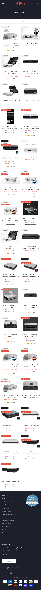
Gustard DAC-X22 (30, 157)
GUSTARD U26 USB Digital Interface (31, 335)
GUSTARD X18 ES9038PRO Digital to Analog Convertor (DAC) (30, 396)
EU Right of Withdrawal (9, 514)
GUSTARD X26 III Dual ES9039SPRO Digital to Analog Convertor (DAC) (10, 453)
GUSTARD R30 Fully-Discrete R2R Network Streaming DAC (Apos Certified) (30, 276)
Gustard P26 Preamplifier (11, 247)
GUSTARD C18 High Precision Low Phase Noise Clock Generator (10, 127)
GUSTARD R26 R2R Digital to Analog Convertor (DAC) (30, 247)
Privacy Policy (6, 508)
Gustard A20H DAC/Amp (30, 43)
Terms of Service (7, 511)
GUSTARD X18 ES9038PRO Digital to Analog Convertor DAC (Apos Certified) (10, 425)
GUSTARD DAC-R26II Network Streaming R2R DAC (30, 127)
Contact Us (5, 533)
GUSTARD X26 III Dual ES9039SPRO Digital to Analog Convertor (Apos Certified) (30, 425)
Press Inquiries (6, 526)
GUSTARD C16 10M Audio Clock (10, 101)
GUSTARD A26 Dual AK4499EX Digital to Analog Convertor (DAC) (30, 73)
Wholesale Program (8, 520)
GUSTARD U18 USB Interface (10, 335)
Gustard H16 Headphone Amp (10, 188)
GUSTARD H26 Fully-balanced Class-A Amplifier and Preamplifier (30, 219)
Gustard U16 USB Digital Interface (31, 306)
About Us (5, 495)
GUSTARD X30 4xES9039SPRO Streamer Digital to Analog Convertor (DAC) (10, 481)
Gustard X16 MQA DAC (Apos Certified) (10, 365)
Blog (3, 499)
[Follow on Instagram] (8, 568)
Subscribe (9, 561)
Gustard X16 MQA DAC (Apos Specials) (30, 365)
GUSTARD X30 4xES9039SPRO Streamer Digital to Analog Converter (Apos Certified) (30, 453)
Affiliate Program (7, 523)
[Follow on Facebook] (3, 568)
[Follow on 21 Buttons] (18, 568)
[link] (32, 502)
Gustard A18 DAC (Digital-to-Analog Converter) (10, 44)
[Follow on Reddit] (13, 568)
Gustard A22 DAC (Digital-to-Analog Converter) (10, 73)
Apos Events (6, 530)
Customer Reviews (7, 502)
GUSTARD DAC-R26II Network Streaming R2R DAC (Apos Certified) (10, 158)
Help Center (5, 505)
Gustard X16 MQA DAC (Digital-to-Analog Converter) (10, 396)
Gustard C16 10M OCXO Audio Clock (30, 101)
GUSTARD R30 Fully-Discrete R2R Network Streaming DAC (10, 276)
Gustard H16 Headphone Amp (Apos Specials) (10, 219)
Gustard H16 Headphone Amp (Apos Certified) (30, 189)
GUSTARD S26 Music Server (10, 306)
